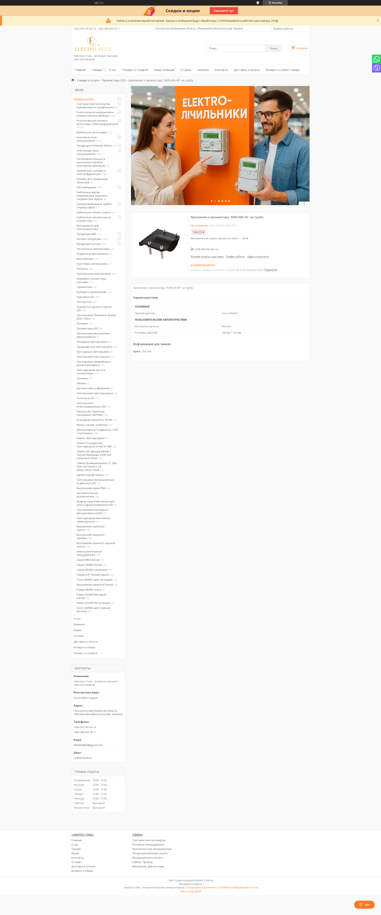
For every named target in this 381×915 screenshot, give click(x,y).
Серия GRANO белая (89, 565)
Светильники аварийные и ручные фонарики (94, 363)
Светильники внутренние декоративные (93, 335)
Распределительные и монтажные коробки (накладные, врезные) (91, 162)
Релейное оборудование (148, 844)
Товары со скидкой (135, 70)
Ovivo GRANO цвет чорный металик (93, 609)
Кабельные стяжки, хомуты (94, 212)
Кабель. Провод (142, 862)
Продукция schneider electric (150, 853)
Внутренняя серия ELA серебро (90, 536)
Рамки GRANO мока (89, 589)
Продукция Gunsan (89, 244)
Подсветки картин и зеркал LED (94, 308)
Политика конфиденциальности (238, 887)
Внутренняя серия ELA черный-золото (96, 544)
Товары (97, 70)
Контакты (221, 70)
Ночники (82, 323)
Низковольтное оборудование (87, 138)
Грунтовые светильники (92, 263)
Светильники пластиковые (94, 273)
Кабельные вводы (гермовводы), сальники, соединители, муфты (92, 195)
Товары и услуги (88, 80)
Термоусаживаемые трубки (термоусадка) (94, 205)
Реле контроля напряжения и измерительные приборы (95, 113)
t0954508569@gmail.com (88, 745)
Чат (367, 904)
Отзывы (186, 70)
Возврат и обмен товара (283, 70)
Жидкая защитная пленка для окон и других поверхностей (95, 503)
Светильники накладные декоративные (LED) (92, 511)
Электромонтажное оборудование (89, 553)
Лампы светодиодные (91, 438)
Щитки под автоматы (90, 475)
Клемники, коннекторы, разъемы (92, 280)
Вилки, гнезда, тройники (92, 425)
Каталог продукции (89, 239)
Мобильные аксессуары (92, 132)
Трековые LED (85, 297)
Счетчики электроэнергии (149, 840)
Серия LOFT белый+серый (93, 574)
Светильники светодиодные (95, 393)
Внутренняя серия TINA (91, 488)
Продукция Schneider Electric (94, 145)
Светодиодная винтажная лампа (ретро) (93, 519)
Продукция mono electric (147, 857)
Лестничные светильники (93, 249)
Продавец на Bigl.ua (190, 884)
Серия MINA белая (88, 560)
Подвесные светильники (92, 254)
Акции (77, 630)
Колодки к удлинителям (92, 292)
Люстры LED (84, 302)
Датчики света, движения (93, 388)
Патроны (82, 268)
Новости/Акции (164, 70)
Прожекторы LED (114, 80)
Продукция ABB (86, 234)
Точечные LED (85, 398)
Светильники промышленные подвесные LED (95, 481)
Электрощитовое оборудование (88, 152)
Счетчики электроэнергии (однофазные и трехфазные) (95, 105)
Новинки (203, 70)
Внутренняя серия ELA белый (95, 584)
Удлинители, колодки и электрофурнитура (91, 172)
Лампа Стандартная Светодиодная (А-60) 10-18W (94, 444)
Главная (80, 70)
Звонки (81, 383)
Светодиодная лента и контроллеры (91, 371)
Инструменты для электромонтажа (88, 227)
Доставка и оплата (247, 70)
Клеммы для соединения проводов (92, 180)
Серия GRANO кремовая (92, 569)
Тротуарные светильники (93, 351)
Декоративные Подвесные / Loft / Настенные (97, 431)
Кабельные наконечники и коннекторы (94, 218)
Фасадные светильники (92, 342)
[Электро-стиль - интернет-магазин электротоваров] (93, 44)
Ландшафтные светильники (94, 346)
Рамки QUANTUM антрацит (94, 603)
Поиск (273, 48)
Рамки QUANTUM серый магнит (91, 596)
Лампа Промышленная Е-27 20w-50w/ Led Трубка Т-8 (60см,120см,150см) (97, 466)
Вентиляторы (85, 259)
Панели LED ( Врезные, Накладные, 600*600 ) (91, 413)
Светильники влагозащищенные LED (91, 404)
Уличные (82, 378)
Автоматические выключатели (87, 494)
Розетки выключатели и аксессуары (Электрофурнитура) (97, 122)
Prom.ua (208, 880)
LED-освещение (86, 187)
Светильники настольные (93, 356)
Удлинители (84, 287)
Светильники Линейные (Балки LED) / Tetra (96, 316)
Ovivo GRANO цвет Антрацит (95, 579)
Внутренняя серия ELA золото (90, 528)
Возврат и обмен (84, 647)
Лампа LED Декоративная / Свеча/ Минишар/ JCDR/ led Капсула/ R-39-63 (94, 455)
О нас (112, 70)
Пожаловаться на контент (202, 887)
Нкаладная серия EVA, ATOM (94, 420)
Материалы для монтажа (148, 866)
